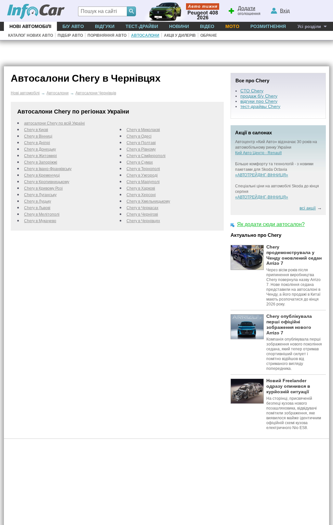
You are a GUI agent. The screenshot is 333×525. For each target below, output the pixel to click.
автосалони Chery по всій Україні (54, 123)
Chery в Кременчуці (42, 175)
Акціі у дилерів (180, 35)
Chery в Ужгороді (142, 175)
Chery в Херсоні (141, 195)
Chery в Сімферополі (146, 156)
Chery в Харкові (141, 188)
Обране (208, 35)
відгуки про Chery (258, 101)
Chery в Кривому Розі (43, 188)
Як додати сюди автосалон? (271, 224)
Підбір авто (70, 35)
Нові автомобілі (30, 26)
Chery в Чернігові (142, 214)
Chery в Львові (37, 208)
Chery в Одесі (139, 136)
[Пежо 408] (180, 11)
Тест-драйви (142, 26)
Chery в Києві (36, 130)
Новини (179, 26)
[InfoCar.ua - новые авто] (36, 12)
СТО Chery (251, 90)
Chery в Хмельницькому (148, 201)
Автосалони (145, 35)
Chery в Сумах (140, 162)
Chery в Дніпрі (37, 143)
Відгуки (104, 26)
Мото (232, 26)
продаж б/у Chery (258, 96)
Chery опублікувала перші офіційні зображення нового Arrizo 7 (289, 324)
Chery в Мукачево (40, 221)
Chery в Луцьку (37, 201)
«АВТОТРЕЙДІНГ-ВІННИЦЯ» (261, 175)
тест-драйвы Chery (260, 106)
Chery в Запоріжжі (40, 162)
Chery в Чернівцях (143, 221)
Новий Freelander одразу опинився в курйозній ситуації (288, 386)
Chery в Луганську (40, 195)
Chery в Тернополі (143, 169)
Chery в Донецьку (40, 149)
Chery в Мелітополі (42, 214)
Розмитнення (268, 26)
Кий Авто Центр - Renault (258, 153)
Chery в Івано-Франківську (48, 169)
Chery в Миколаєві (143, 130)
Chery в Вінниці (38, 136)
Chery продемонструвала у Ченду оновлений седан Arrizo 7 (294, 255)
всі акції (308, 207)
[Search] (131, 11)
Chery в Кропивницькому (46, 182)
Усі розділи (309, 26)
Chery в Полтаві (141, 143)
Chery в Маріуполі (143, 182)
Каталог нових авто (30, 35)
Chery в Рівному (141, 149)
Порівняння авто (107, 35)
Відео (207, 26)
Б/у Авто (73, 26)
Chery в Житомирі (40, 156)
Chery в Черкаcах (142, 208)
